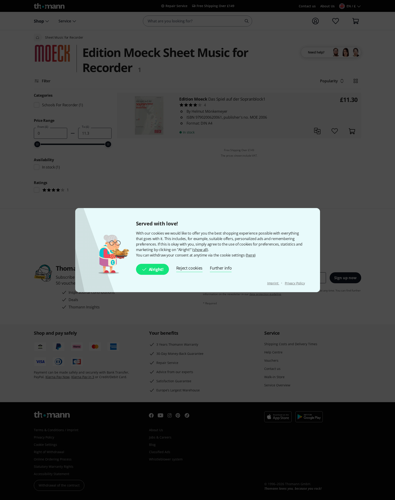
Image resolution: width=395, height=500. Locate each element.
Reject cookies (189, 268)
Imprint (273, 283)
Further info (221, 268)
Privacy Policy (295, 283)
